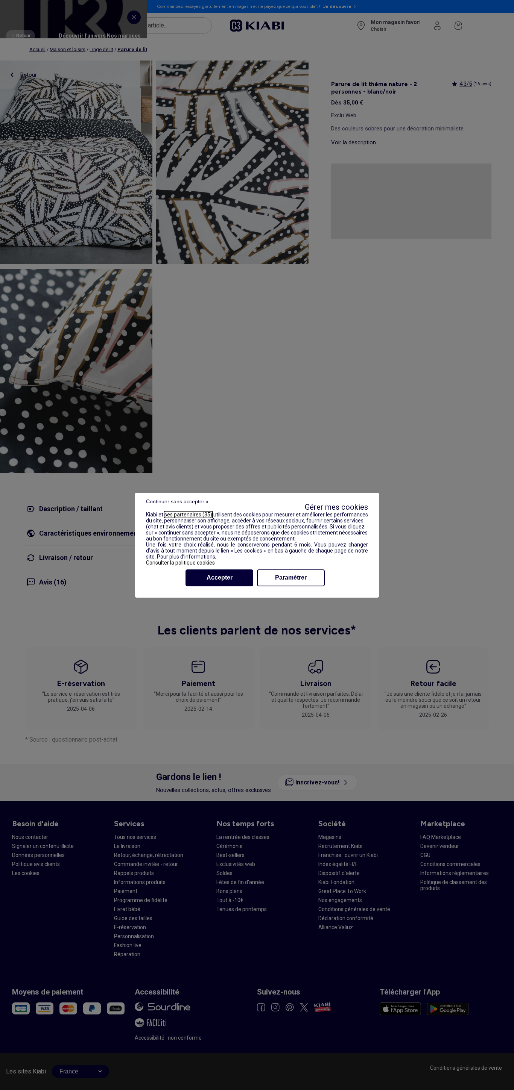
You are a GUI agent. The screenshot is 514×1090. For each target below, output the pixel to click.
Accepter (220, 577)
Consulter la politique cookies (180, 563)
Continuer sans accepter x (177, 501)
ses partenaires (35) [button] (188, 515)
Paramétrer (291, 577)
